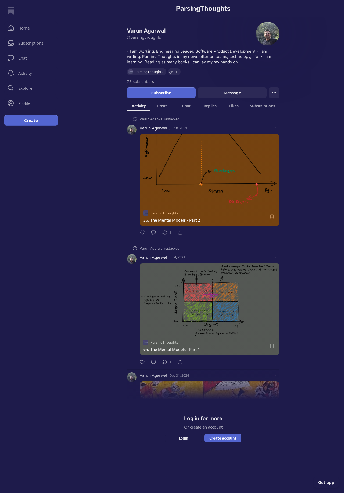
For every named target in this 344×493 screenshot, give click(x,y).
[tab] (138, 105)
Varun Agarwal (151, 119)
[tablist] (203, 105)
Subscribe (161, 92)
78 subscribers (140, 81)
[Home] (10, 10)
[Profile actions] (274, 92)
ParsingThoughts (164, 213)
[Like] (142, 232)
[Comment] (153, 232)
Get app (326, 482)
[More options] (277, 128)
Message (232, 92)
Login (183, 438)
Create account (222, 438)
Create (31, 120)
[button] (31, 27)
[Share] (180, 232)
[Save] (272, 216)
